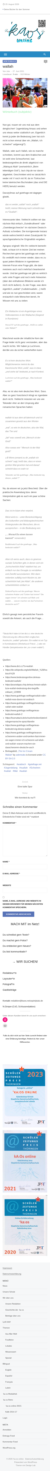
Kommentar (9, 823)
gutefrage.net (35, 764)
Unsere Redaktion (13, 1304)
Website (7, 885)
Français (9, 1382)
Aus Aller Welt (11, 1334)
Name (6, 862)
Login (5, 1418)
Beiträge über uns (12, 1316)
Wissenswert (10, 1352)
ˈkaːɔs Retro (8, 1400)
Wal (16, 771)
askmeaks (20, 755)
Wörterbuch (9, 61)
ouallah (24, 768)
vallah (8, 771)
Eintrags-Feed (9, 1436)
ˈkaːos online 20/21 (13, 1406)
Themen (6, 1328)
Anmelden (7, 1430)
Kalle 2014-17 (11, 1412)
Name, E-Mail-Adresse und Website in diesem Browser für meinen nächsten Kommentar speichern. (23, 904)
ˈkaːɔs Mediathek (10, 1394)
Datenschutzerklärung (12, 1274)
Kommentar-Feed (10, 1442)
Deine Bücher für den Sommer (17, 9)
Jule (8, 71)
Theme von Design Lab (25, 1465)
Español (8, 1376)
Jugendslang (11, 768)
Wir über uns (8, 1298)
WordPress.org (9, 1448)
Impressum (7, 1268)
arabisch (22, 764)
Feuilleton (9, 1340)
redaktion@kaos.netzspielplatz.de (27, 1001)
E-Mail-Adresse (11, 874)
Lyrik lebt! (7, 1322)
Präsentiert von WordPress (25, 1462)
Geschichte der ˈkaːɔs (14, 1310)
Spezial (8, 1358)
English (8, 1370)
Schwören (35, 768)
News (5, 1286)
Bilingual (6, 1364)
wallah (24, 771)
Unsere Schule (9, 1292)
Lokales (8, 1346)
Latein (8, 1388)
